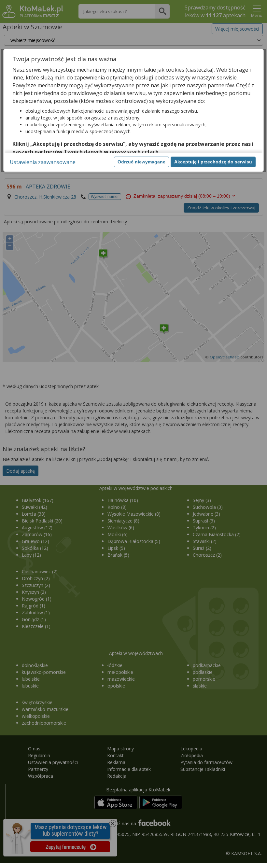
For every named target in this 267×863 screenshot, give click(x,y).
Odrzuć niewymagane (141, 161)
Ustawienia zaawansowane (43, 162)
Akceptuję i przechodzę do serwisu (213, 161)
